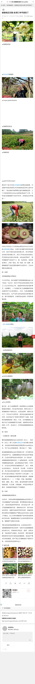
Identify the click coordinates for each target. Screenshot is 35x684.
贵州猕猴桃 (10, 5)
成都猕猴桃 (7, 249)
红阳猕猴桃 (17, 185)
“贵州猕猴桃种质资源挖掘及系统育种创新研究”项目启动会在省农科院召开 (9, 561)
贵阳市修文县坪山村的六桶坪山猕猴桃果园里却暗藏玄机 (25, 577)
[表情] (29, 640)
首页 (4, 5)
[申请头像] (31, 628)
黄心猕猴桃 (6, 324)
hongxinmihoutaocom (12, 613)
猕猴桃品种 (20, 442)
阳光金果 (6, 74)
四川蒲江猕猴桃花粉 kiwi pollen (18, 2)
